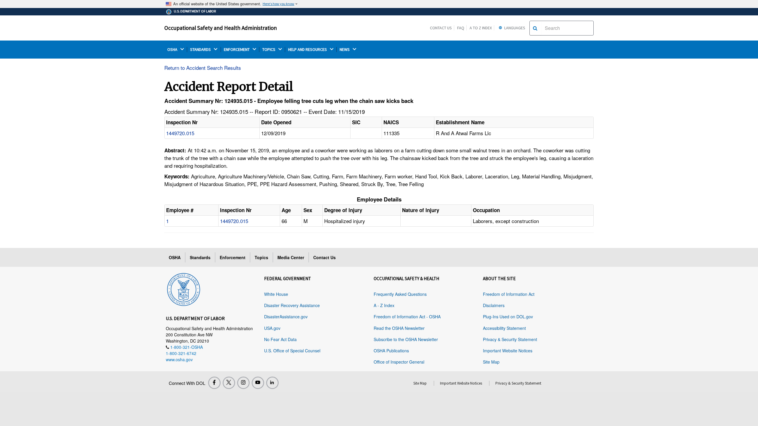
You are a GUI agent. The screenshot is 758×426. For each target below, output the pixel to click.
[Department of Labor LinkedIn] (272, 383)
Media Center (290, 257)
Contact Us (441, 27)
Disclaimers (494, 305)
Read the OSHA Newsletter (399, 328)
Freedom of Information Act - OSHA (407, 317)
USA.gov (272, 328)
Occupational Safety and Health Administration (220, 27)
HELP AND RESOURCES (308, 49)
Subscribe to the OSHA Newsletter (406, 339)
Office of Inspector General (399, 362)
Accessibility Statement (504, 328)
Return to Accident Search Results (202, 67)
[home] (183, 288)
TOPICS (269, 49)
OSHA (172, 49)
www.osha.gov (179, 359)
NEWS (345, 49)
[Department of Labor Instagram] (243, 383)
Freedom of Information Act (508, 294)
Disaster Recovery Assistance (292, 305)
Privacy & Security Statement (510, 339)
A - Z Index (384, 305)
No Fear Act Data (280, 339)
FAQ (460, 27)
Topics (261, 257)
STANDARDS (201, 49)
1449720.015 (180, 133)
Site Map (491, 362)
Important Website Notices (507, 351)
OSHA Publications (391, 351)
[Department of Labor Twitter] (229, 383)
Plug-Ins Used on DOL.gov (508, 317)
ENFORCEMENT (237, 49)
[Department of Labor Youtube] (258, 383)
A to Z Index (481, 27)
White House (276, 294)
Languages (514, 27)
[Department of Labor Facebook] (214, 383)
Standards (200, 257)
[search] (535, 28)
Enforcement (232, 257)
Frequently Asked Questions (400, 294)
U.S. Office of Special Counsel (292, 351)
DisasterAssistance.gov (286, 317)
